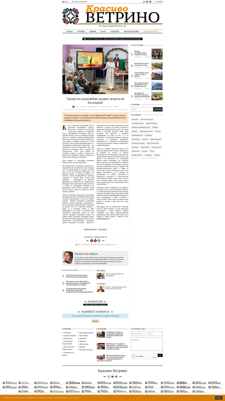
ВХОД (96, 321)
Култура (144, 151)
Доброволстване (155, 139)
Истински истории (138, 143)
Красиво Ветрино (70, 335)
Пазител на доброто (80, 106)
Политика (148, 135)
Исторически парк (147, 119)
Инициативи (98, 39)
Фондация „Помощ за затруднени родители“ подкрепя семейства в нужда (115, 334)
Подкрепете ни (151, 31)
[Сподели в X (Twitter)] (99, 241)
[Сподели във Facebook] (92, 241)
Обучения (135, 147)
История (157, 155)
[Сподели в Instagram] (95, 241)
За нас (103, 31)
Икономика (135, 139)
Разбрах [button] (218, 398)
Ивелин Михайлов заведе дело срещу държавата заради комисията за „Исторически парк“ (111, 358)
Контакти (115, 31)
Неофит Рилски (137, 155)
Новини (92, 31)
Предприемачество (146, 131)
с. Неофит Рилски (137, 123)
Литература (84, 344)
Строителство (156, 147)
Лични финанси (137, 135)
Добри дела (68, 338)
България (135, 119)
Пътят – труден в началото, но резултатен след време (116, 287)
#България (103, 229)
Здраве (82, 347)
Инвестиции (145, 147)
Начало (70, 31)
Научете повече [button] (73, 398)
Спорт (152, 151)
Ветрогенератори (153, 143)
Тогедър (158, 131)
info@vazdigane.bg (103, 218)
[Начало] (85, 39)
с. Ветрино (148, 155)
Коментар (83, 338)
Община (134, 131)
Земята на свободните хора (141, 127)
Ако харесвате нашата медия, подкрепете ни (96, 244)
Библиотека (136, 151)
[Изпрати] (160, 355)
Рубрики (81, 31)
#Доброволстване (90, 229)
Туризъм (145, 139)
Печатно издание (131, 31)
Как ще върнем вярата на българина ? (114, 274)
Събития (155, 127)
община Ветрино (151, 123)
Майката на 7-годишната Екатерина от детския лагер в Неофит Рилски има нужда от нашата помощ (117, 346)
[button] (94, 91)
